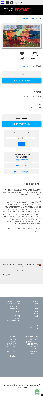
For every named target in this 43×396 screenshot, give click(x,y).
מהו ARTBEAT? (31, 336)
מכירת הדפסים (15, 306)
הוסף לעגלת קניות (21, 80)
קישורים (35, 348)
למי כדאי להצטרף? (31, 341)
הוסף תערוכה (11, 344)
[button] (2, 2)
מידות (39, 104)
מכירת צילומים (15, 308)
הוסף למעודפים (21, 58)
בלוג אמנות (34, 339)
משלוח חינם (22, 165)
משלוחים (16, 316)
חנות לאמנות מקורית (12, 304)
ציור (36, 304)
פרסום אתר (34, 346)
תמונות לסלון (33, 325)
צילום (36, 306)
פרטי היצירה (37, 97)
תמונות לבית (33, 328)
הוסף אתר (12, 341)
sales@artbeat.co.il (21, 159)
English (13, 356)
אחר (36, 316)
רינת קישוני (28, 18)
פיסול (36, 308)
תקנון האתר (34, 351)
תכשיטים (34, 311)
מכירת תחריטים (14, 311)
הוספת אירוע (11, 351)
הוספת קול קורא (10, 346)
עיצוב (36, 313)
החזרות (17, 318)
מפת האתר (34, 353)
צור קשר (13, 339)
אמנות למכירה (14, 301)
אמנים (35, 301)
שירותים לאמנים (32, 344)
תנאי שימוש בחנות (13, 321)
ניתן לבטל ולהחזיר (22, 172)
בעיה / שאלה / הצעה (21, 271)
